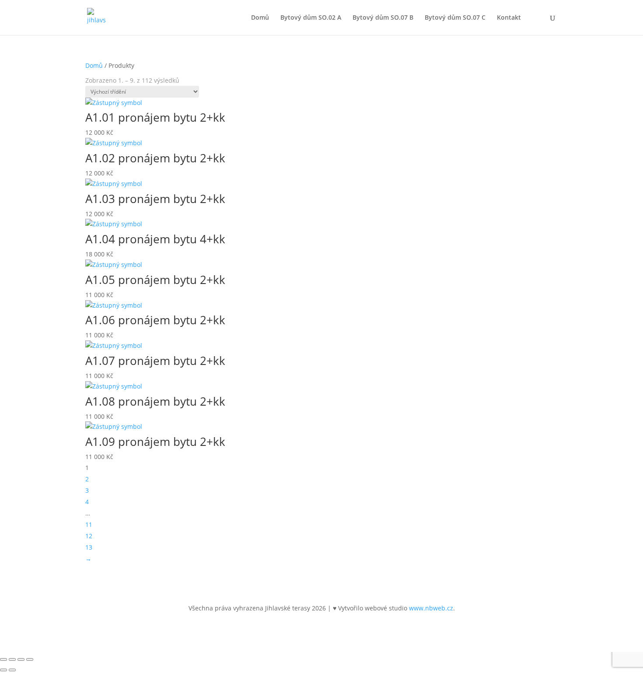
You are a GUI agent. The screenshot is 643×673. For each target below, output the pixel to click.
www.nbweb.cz (431, 608)
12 (88, 536)
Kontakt (509, 17)
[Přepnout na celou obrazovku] (12, 659)
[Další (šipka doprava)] (12, 670)
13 (88, 547)
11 (88, 524)
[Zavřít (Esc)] (29, 659)
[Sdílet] (20, 659)
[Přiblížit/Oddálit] (3, 659)
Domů (260, 17)
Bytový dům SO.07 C (455, 17)
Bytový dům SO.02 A (310, 17)
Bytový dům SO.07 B (383, 17)
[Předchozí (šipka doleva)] (3, 670)
